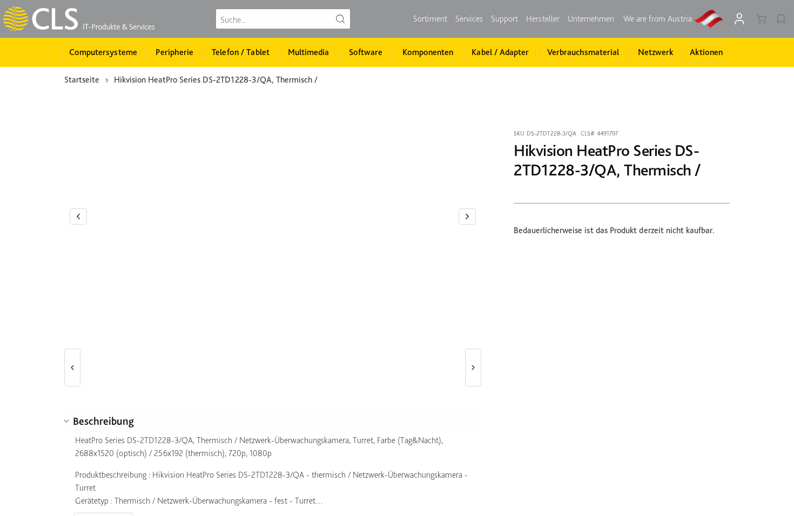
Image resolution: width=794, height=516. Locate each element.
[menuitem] (430, 18)
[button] (78, 216)
